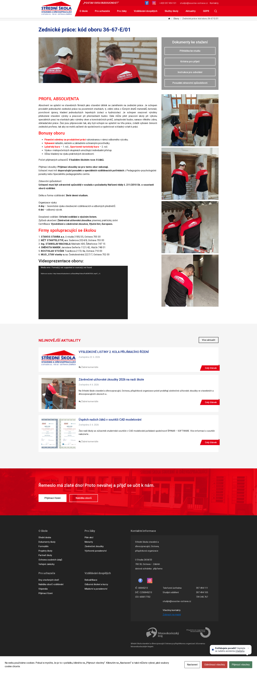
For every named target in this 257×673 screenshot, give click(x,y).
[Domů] (169, 18)
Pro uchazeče (102, 11)
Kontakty (214, 3)
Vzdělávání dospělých (145, 11)
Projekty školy (45, 550)
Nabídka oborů (84, 498)
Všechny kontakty (171, 610)
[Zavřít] (248, 648)
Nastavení (192, 664)
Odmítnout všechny (214, 664)
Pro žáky (122, 11)
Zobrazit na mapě (172, 614)
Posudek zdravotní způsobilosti (190, 83)
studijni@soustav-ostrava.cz (194, 3)
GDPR (206, 11)
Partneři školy (45, 555)
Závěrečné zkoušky (94, 546)
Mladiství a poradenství (96, 588)
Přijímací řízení (52, 498)
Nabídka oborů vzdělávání (51, 584)
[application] (83, 292)
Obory (176, 18)
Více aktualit (208, 340)
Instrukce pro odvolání (190, 72)
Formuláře (43, 546)
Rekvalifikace (91, 580)
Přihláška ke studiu (190, 50)
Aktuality (191, 11)
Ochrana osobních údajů (50, 559)
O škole (84, 11)
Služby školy (171, 11)
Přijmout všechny (241, 664)
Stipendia (43, 588)
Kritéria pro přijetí (190, 61)
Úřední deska (45, 537)
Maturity (89, 542)
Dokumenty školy (47, 542)
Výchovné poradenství (95, 550)
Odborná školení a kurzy (96, 584)
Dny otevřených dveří (49, 580)
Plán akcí (89, 537)
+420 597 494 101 (167, 3)
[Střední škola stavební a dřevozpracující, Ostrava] (56, 8)
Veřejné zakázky (46, 564)
